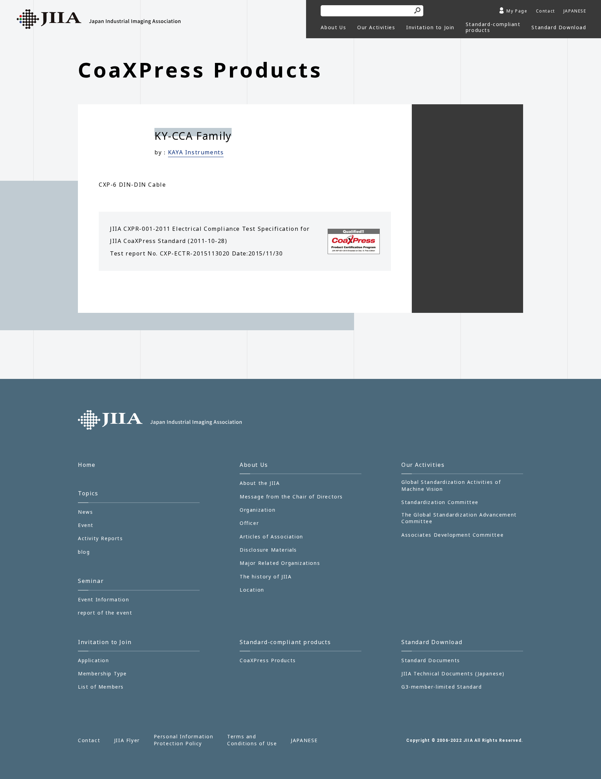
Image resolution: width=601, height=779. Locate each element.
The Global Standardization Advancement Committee (459, 518)
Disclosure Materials (268, 549)
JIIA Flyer (127, 740)
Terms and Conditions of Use (252, 740)
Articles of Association (271, 536)
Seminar (91, 581)
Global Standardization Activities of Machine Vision (451, 485)
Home (86, 465)
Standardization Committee (440, 502)
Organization (257, 509)
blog (84, 552)
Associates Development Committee (452, 534)
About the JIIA (260, 483)
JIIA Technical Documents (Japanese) (453, 673)
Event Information (103, 599)
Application (93, 660)
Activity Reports (100, 538)
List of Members (101, 686)
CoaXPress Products (268, 660)
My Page (516, 11)
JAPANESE (574, 11)
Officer (249, 523)
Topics (88, 493)
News (85, 512)
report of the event (105, 612)
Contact (545, 11)
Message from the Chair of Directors (291, 496)
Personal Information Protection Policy (184, 740)
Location (252, 589)
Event (86, 525)
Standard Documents (430, 660)
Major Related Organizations (280, 563)
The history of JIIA (265, 576)
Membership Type (102, 673)
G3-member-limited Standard (441, 686)
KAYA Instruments (196, 152)
